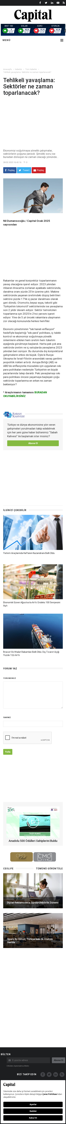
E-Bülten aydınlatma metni (18, 1066)
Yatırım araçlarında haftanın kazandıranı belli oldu (29, 553)
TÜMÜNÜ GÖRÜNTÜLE (49, 868)
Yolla (7, 752)
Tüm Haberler (31, 69)
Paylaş (11, 170)
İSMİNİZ (7, 717)
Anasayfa (7, 69)
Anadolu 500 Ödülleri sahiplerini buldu (33, 840)
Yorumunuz (9, 678)
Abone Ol (33, 443)
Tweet (25, 170)
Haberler (18, 69)
